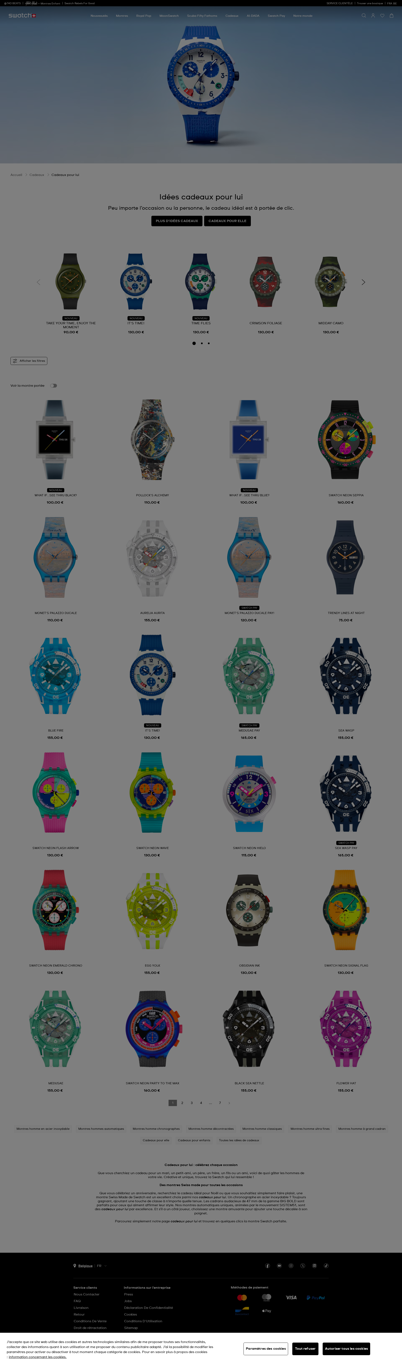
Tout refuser (305, 1348)
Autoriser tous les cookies (346, 1348)
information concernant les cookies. (38, 1357)
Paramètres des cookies (266, 1348)
